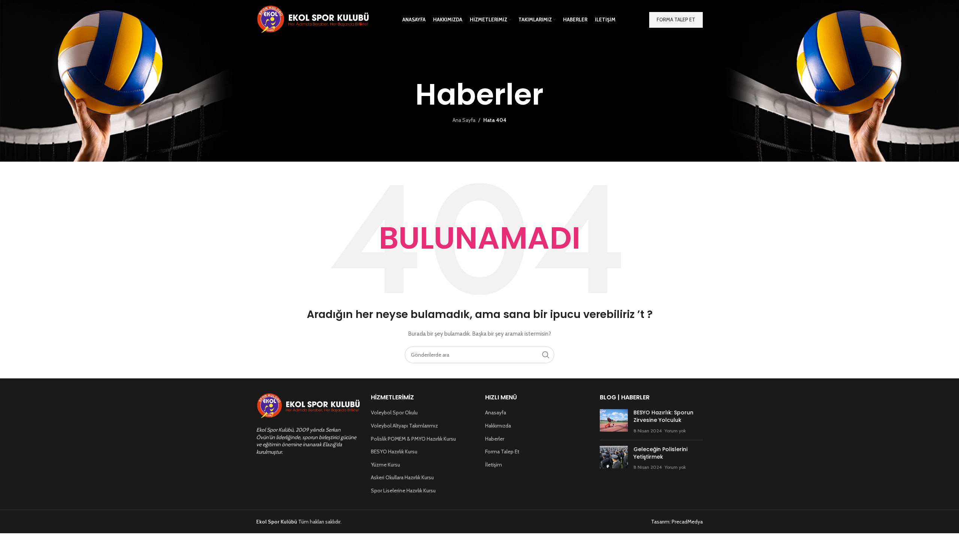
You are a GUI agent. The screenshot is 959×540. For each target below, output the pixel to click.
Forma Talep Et (502, 451)
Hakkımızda (498, 425)
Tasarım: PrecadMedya (677, 521)
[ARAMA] (545, 354)
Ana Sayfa (464, 120)
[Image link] (308, 405)
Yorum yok (675, 431)
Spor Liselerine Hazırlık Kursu (403, 490)
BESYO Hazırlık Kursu (394, 451)
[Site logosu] (312, 19)
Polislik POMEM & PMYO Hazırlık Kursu (413, 438)
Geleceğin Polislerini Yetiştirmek (660, 453)
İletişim (493, 464)
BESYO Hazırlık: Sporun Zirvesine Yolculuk (663, 416)
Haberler (494, 438)
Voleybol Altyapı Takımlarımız (404, 425)
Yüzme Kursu (385, 464)
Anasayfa (495, 412)
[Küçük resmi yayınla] (614, 421)
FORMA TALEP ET (676, 19)
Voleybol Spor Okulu (394, 412)
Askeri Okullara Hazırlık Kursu (402, 477)
